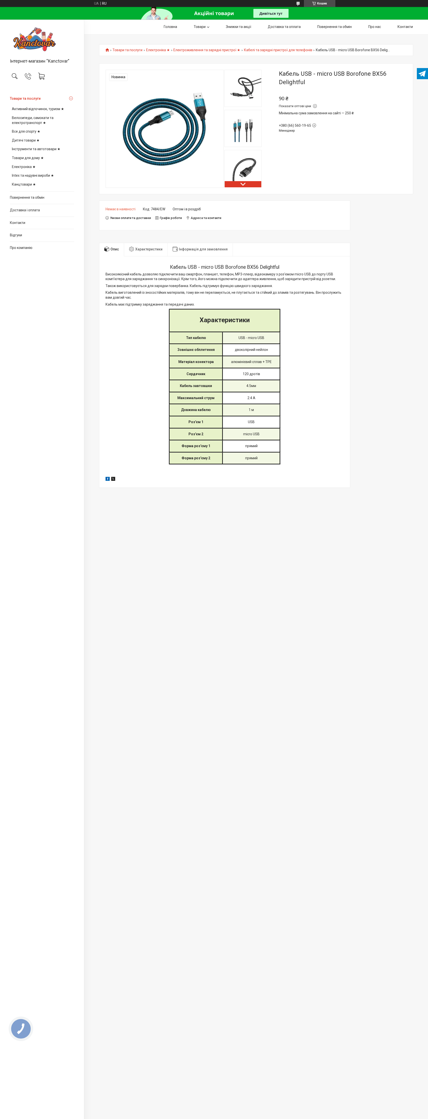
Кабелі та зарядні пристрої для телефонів (278, 50)
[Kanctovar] (42, 39)
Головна (170, 27)
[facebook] (108, 480)
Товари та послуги (25, 98)
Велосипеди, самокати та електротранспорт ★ (33, 120)
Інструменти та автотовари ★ (36, 149)
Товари (200, 27)
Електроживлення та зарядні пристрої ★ (206, 50)
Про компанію (21, 248)
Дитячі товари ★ (26, 140)
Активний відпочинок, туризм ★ (38, 109)
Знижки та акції (238, 27)
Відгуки (16, 235)
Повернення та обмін (27, 197)
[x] (113, 480)
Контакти (17, 223)
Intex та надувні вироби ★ (33, 175)
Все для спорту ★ (26, 131)
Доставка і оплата (25, 210)
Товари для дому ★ (28, 158)
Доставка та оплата (284, 27)
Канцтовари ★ (24, 184)
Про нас (374, 27)
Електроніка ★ (24, 167)
